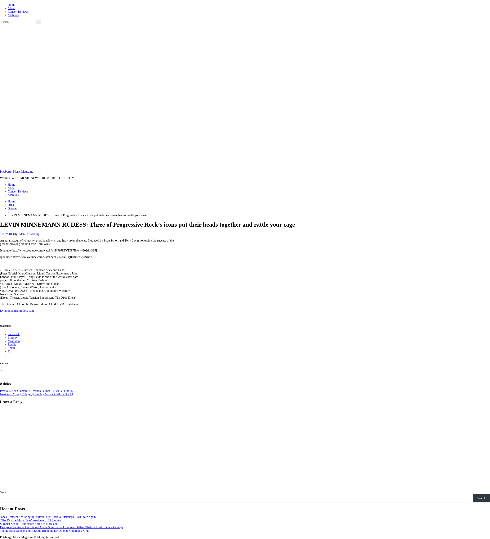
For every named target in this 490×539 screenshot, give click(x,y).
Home (11, 4)
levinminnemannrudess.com (17, 310)
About (11, 8)
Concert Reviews (18, 11)
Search (4, 492)
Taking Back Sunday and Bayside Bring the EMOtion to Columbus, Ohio (44, 530)
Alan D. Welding (29, 234)
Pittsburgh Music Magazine (16, 171)
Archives (13, 15)
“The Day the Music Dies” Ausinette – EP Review (30, 520)
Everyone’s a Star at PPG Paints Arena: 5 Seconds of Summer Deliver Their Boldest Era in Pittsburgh (61, 527)
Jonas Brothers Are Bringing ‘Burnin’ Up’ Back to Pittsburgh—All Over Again (48, 517)
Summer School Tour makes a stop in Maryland (29, 523)
